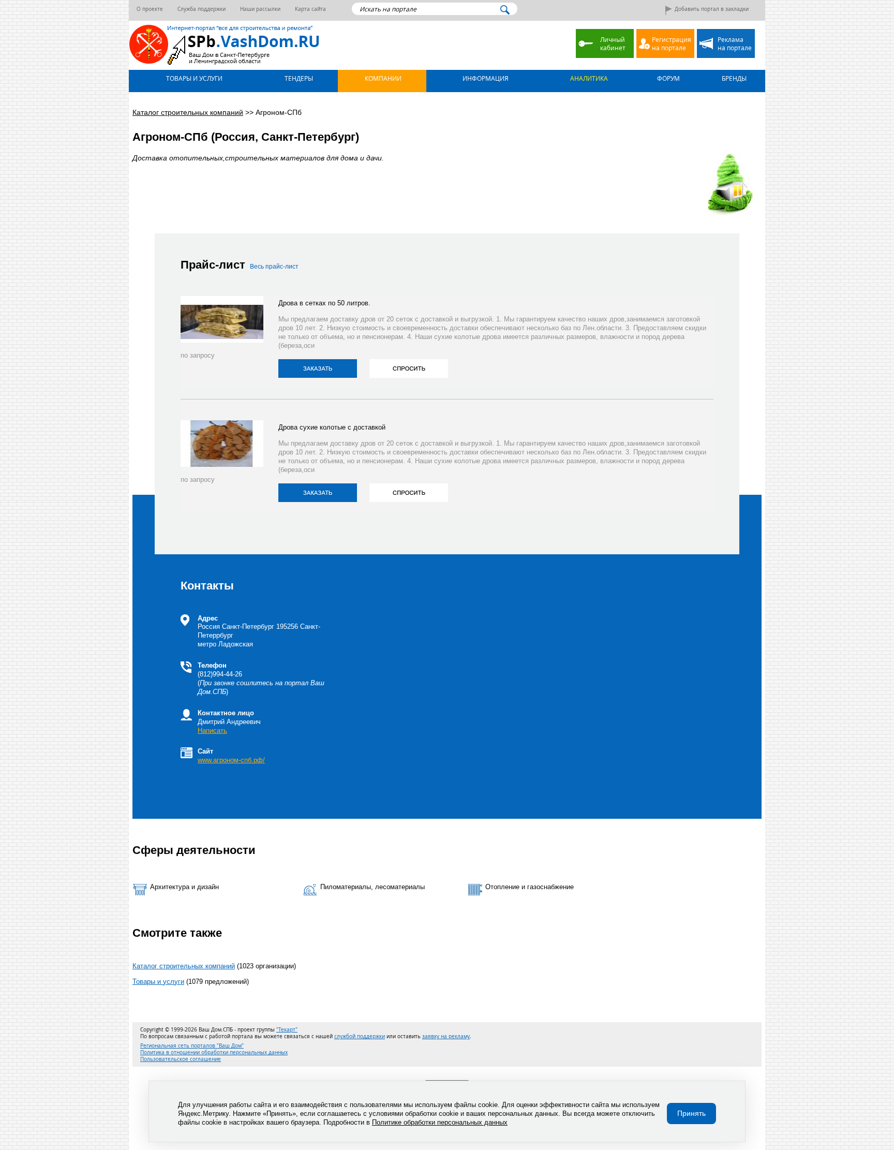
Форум (667, 78)
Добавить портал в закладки (712, 9)
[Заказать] (317, 368)
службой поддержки (359, 1036)
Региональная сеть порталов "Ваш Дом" (192, 1045)
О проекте (150, 9)
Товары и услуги (193, 78)
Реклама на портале (735, 43)
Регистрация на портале (671, 43)
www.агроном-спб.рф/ (231, 760)
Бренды (733, 78)
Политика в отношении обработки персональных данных (214, 1052)
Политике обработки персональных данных (440, 1122)
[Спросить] (408, 368)
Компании (382, 78)
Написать (212, 730)
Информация (485, 78)
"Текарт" (286, 1029)
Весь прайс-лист (274, 266)
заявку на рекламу (446, 1036)
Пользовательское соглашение (180, 1059)
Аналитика (588, 78)
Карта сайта (310, 9)
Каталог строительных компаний (183, 966)
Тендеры (298, 78)
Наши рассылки (260, 9)
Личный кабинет (612, 43)
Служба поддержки (201, 9)
